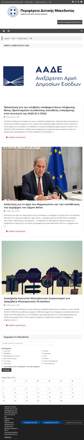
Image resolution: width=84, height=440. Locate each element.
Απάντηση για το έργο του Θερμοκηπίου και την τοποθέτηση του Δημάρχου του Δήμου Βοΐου (42, 206)
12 (38, 393)
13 (50, 393)
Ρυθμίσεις (7, 437)
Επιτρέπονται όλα (30, 422)
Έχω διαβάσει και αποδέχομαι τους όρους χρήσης (22, 367)
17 (15, 397)
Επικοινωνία (29, 2)
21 (61, 397)
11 (27, 393)
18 (27, 397)
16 (4, 397)
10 (15, 393)
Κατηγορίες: (6, 348)
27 (50, 401)
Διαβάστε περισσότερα (16, 137)
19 (38, 397)
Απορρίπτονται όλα (51, 422)
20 (50, 397)
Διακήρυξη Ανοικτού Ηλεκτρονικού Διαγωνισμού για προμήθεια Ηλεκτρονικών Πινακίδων (37, 300)
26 (38, 401)
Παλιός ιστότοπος (41, 2)
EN (50, 2)
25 (27, 401)
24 (15, 401)
